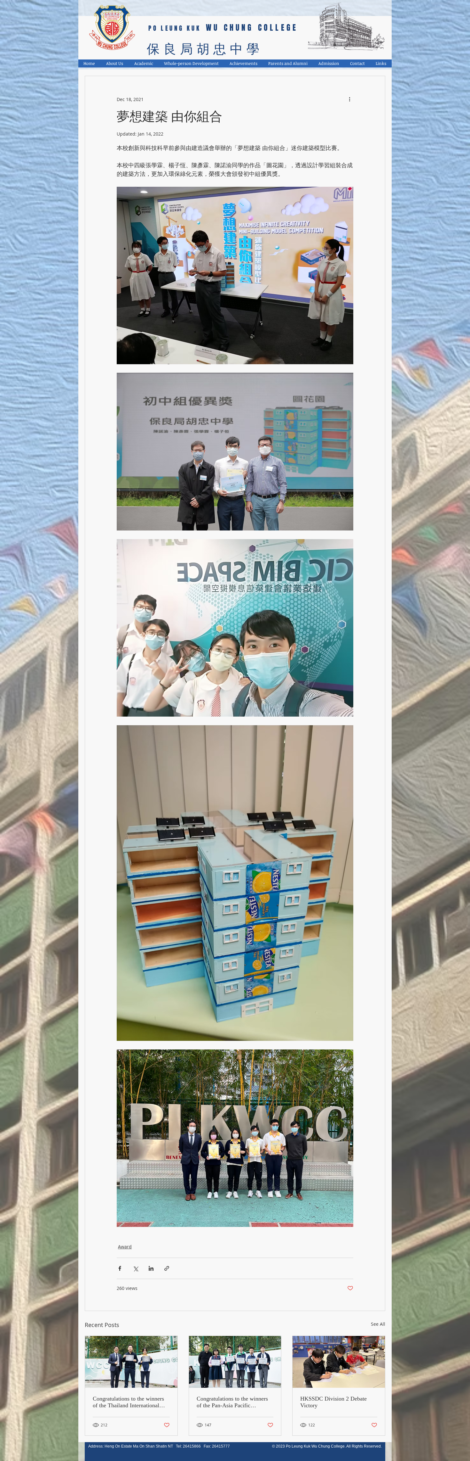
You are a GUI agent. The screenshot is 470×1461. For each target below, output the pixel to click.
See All (378, 1324)
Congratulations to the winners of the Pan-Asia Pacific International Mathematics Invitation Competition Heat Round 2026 (232, 1402)
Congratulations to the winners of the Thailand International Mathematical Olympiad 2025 (128, 1402)
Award (125, 1247)
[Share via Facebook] (120, 1268)
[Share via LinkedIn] (151, 1268)
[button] (115, 63)
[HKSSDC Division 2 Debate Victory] (339, 1362)
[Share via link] (167, 1268)
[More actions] (349, 99)
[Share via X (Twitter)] (135, 1268)
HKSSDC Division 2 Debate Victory (333, 1402)
